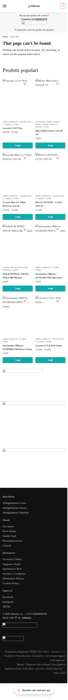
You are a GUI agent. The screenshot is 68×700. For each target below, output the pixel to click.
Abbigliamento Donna (15, 507)
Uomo (16, 124)
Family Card (9, 536)
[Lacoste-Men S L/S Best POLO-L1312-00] (18, 173)
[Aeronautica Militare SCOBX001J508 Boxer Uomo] (18, 316)
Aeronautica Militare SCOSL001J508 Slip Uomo (48, 276)
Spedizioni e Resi (12, 568)
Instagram (8, 601)
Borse (49, 122)
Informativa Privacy (13, 578)
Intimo (55, 267)
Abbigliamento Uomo (14, 503)
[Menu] (8, 6)
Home (5, 36)
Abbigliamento (10, 122)
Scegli (17, 145)
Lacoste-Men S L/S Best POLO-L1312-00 (14, 204)
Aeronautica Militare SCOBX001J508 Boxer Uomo (17, 347)
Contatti (7, 545)
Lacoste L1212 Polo (12, 128)
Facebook (8, 597)
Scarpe (6, 267)
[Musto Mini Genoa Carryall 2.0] (50, 99)
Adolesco (26, 618)
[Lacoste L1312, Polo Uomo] (50, 316)
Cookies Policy (11, 583)
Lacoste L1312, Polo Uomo (48, 345)
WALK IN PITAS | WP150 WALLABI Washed (15, 276)
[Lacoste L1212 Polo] (18, 99)
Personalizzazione (12, 540)
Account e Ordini (12, 559)
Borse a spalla (49, 124)
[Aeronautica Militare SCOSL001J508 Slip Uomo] (50, 244)
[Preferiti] (25, 83)
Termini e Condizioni (14, 573)
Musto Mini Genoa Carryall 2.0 (49, 132)
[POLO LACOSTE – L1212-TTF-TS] (50, 173)
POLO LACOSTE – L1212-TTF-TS (49, 204)
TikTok (6, 606)
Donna (38, 127)
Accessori (40, 122)
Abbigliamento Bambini (16, 512)
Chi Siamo (8, 526)
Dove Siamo (9, 531)
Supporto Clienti (11, 564)
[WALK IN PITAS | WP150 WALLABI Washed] (18, 244)
